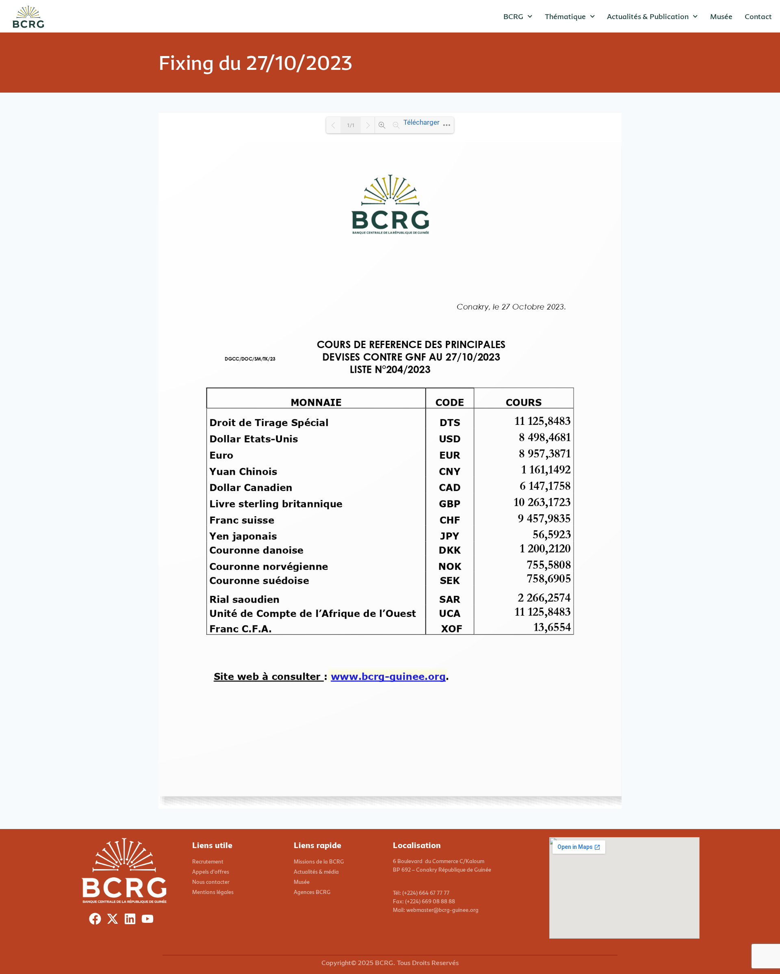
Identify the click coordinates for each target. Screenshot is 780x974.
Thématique (565, 16)
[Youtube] (149, 921)
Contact (758, 16)
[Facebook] (97, 921)
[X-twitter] (114, 921)
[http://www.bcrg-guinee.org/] (387, 676)
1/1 (351, 125)
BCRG (513, 16)
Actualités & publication (648, 16)
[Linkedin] (132, 921)
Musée (721, 16)
